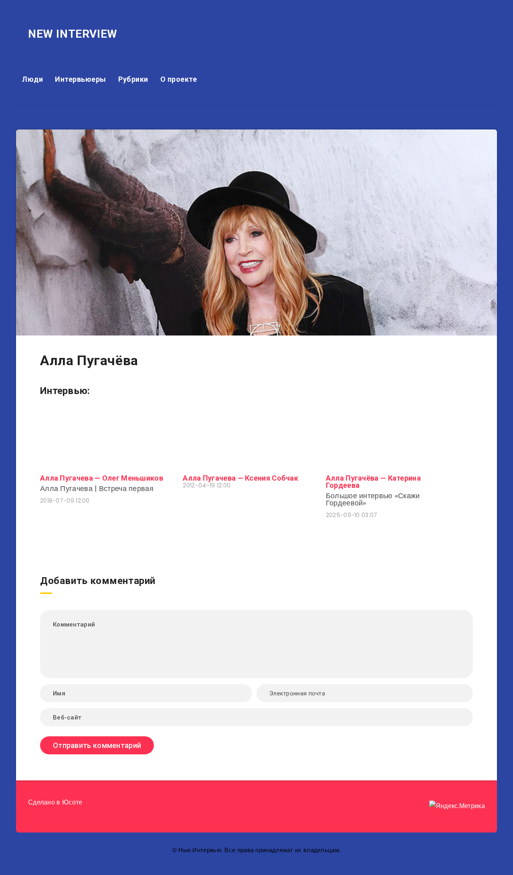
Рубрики (133, 79)
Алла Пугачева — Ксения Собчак (240, 478)
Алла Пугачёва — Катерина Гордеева (373, 481)
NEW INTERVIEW (72, 33)
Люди (32, 79)
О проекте (178, 79)
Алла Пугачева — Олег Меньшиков (101, 478)
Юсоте (72, 802)
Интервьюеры (80, 79)
